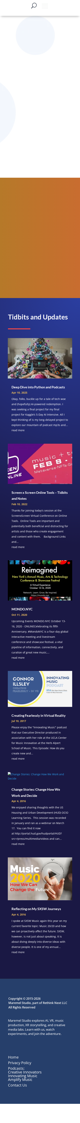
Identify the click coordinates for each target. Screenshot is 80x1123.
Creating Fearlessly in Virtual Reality (39, 715)
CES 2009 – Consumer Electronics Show (36, 160)
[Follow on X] (19, 1045)
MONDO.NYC (22, 609)
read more (18, 430)
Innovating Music (22, 1075)
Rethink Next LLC (55, 1003)
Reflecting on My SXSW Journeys (36, 909)
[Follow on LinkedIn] (11, 1045)
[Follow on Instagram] (36, 1045)
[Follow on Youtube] (44, 1045)
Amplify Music (20, 1079)
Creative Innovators (25, 1072)
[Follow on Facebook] (27, 1045)
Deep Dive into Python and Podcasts (38, 387)
